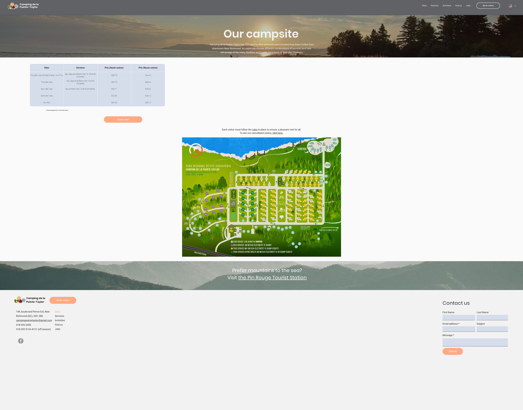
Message (448, 335)
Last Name (483, 312)
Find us (59, 324)
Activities (60, 320)
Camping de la (35, 298)
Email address (450, 324)
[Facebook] (20, 341)
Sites (57, 311)
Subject (481, 324)
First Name (448, 312)
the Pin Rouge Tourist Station (272, 277)
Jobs (57, 329)
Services (59, 316)
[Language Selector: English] (512, 6)
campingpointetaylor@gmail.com (34, 320)
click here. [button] (277, 133)
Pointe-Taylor (35, 302)
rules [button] (255, 129)
